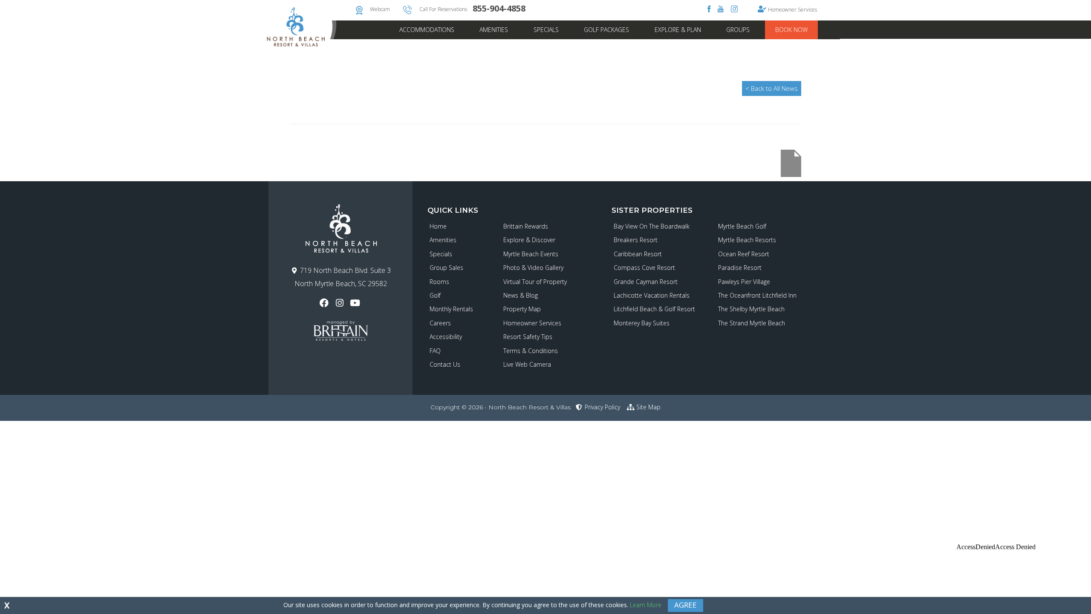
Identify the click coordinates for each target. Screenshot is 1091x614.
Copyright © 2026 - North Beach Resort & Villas (500, 407)
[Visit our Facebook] (325, 302)
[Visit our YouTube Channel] (356, 302)
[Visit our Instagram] (340, 302)
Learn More (645, 605)
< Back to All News (771, 88)
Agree (685, 605)
